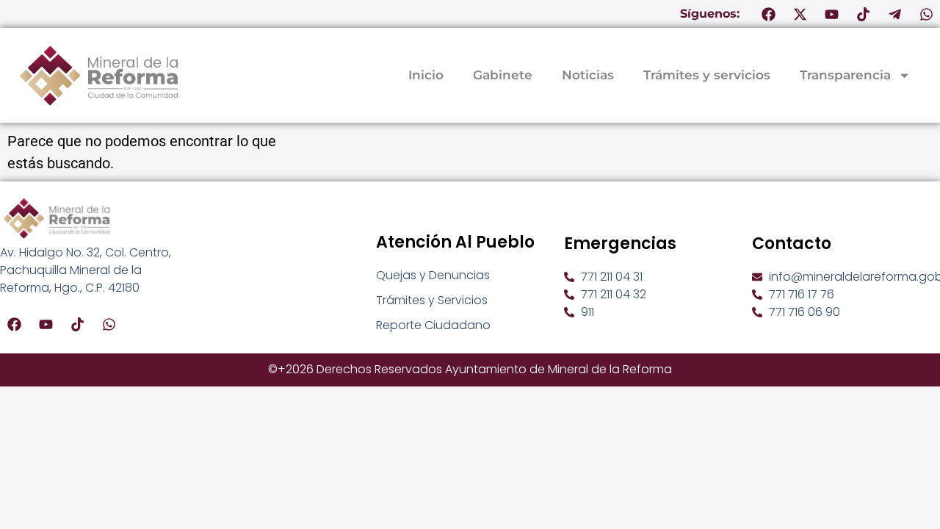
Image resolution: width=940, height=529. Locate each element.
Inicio (426, 75)
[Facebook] (768, 14)
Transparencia (845, 75)
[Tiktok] (863, 14)
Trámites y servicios (706, 75)
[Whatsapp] (926, 14)
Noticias (588, 75)
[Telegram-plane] (894, 14)
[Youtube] (831, 14)
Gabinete (502, 75)
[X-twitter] (800, 14)
